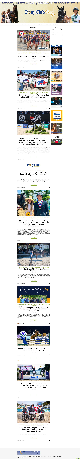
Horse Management (40, 52)
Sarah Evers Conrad (22, 323)
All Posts (24, 456)
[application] (56, 142)
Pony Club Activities (39, 53)
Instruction (33, 53)
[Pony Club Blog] (40, 12)
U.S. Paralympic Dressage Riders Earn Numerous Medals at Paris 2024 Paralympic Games (33, 429)
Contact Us (45, 456)
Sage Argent (20, 240)
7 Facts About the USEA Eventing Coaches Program (34, 270)
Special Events (45, 92)
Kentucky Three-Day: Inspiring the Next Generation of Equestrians (33, 349)
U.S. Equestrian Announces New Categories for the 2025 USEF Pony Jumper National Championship (33, 385)
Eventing (28, 52)
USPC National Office (22, 67)
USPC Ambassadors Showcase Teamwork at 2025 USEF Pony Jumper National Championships (33, 309)
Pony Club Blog (40, 217)
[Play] (52, 144)
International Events (28, 425)
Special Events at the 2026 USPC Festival (33, 56)
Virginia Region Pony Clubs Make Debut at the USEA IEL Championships (33, 96)
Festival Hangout (33, 52)
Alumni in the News (21, 424)
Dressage (24, 52)
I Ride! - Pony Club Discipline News (24, 53)
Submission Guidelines (40, 456)
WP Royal (23, 457)
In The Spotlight (39, 92)
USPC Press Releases (33, 93)
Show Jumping (46, 53)
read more (34, 64)
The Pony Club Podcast (34, 456)
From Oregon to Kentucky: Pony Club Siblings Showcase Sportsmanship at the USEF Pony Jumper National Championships (33, 223)
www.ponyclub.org (49, 456)
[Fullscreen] (61, 144)
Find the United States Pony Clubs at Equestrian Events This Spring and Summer (34, 174)
